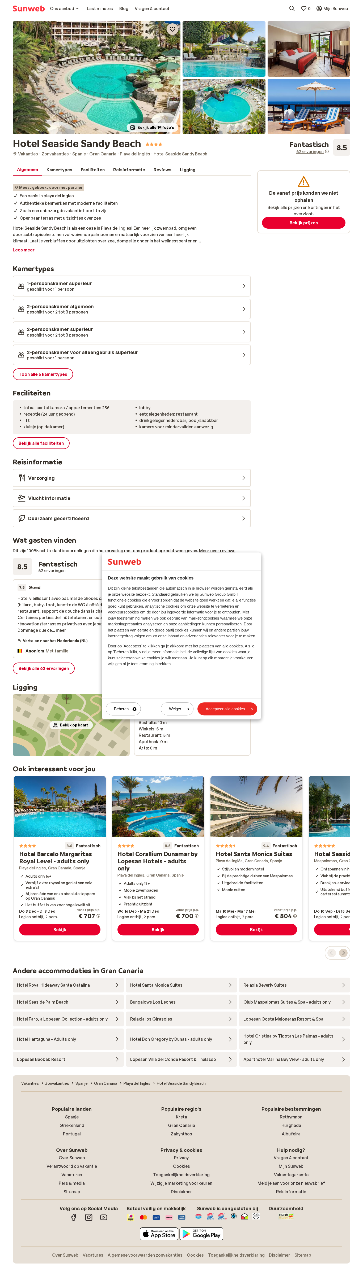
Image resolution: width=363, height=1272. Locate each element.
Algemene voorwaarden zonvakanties (145, 1255)
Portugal (72, 1133)
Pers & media (72, 1183)
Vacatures (71, 1174)
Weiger (175, 709)
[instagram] (89, 1220)
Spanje (72, 1116)
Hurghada (291, 1125)
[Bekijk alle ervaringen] (320, 147)
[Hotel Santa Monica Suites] (256, 858)
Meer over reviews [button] (217, 550)
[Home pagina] (29, 8)
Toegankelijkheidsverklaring (181, 1174)
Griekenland (72, 1125)
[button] (96, 77)
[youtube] (103, 1220)
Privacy (181, 1157)
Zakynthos (181, 1133)
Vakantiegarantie (291, 1174)
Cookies (181, 1166)
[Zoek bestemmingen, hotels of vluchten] (292, 8)
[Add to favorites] (172, 29)
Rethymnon (291, 1116)
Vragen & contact (291, 1157)
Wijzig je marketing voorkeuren (181, 1183)
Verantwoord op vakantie (72, 1166)
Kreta (181, 1116)
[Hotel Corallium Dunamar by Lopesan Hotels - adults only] (158, 858)
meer (61, 630)
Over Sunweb (72, 1157)
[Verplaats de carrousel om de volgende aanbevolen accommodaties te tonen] (343, 953)
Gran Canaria (181, 1125)
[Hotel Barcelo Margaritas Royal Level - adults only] (60, 858)
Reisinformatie (291, 1191)
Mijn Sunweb (291, 1166)
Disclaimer (181, 1191)
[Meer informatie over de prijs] (98, 916)
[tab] (27, 170)
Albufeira (291, 1133)
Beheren (121, 709)
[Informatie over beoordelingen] (327, 151)
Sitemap (72, 1191)
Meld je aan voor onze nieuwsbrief (291, 1183)
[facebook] (74, 1220)
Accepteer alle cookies (225, 709)
